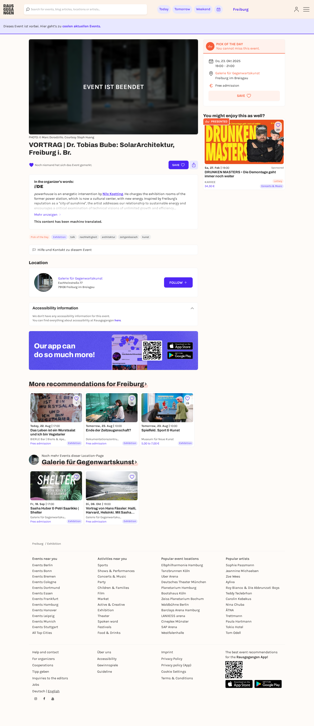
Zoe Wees (233, 576)
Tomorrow (182, 9)
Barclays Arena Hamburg (180, 610)
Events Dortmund (46, 588)
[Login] (296, 9)
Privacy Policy (171, 659)
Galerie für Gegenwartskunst (237, 73)
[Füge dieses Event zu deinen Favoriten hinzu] (76, 477)
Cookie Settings (173, 671)
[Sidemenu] (306, 9)
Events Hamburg (45, 604)
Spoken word (108, 621)
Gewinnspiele (107, 665)
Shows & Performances (116, 571)
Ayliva (230, 582)
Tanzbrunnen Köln (175, 571)
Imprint (167, 652)
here (117, 320)
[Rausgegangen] (8, 9)
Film (101, 593)
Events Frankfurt (45, 599)
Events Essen (42, 593)
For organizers (43, 659)
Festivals (104, 627)
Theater (103, 616)
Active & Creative (111, 604)
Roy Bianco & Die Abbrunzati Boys (252, 588)
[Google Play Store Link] (268, 684)
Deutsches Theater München (183, 582)
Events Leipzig (43, 616)
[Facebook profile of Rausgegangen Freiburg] (44, 698)
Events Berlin (42, 565)
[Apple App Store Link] (239, 684)
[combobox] (85, 9)
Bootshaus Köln (173, 593)
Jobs (35, 684)
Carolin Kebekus (238, 599)
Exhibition (59, 237)
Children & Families (113, 588)
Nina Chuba (235, 604)
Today (164, 9)
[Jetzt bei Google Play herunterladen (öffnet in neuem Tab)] (180, 355)
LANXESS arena (173, 616)
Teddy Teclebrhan (239, 593)
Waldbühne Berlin (175, 604)
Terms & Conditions (177, 678)
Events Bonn (42, 571)
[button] (244, 96)
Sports (103, 565)
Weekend (203, 9)
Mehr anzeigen (45, 214)
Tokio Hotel (234, 627)
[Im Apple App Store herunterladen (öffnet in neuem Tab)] (180, 346)
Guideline (104, 671)
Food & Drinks (109, 633)
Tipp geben (40, 671)
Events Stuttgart (45, 627)
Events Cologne (44, 582)
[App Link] (233, 669)
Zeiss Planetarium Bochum (182, 599)
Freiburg (37, 544)
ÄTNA (230, 610)
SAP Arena (169, 627)
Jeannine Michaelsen (242, 571)
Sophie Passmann (240, 565)
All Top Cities (42, 633)
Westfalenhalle (172, 633)
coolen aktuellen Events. (81, 26)
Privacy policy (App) (176, 665)
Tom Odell (233, 633)
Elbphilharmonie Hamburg (182, 565)
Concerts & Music (112, 576)
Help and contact (45, 652)
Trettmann (234, 616)
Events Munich (44, 621)
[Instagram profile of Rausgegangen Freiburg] (35, 698)
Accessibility (106, 659)
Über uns (104, 652)
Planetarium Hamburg (178, 588)
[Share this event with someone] (193, 165)
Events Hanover (44, 610)
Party (102, 582)
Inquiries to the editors (50, 678)
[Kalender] (218, 9)
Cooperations (42, 665)
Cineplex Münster (175, 621)
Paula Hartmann (239, 621)
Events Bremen (44, 576)
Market (103, 599)
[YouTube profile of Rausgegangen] (52, 698)
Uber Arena (169, 576)
